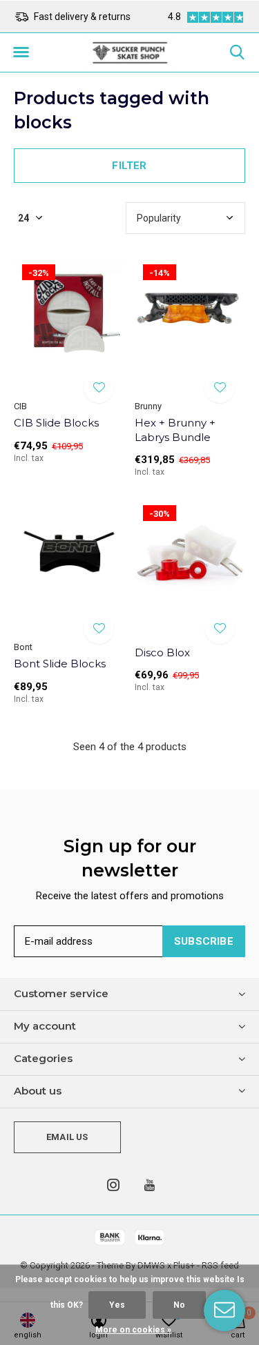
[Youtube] (149, 1185)
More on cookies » (133, 1330)
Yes (117, 1305)
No (179, 1305)
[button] (20, 52)
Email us (67, 1137)
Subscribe (203, 941)
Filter (129, 165)
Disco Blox (162, 652)
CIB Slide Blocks (56, 422)
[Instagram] (113, 1185)
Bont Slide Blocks (60, 663)
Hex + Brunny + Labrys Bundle (175, 430)
